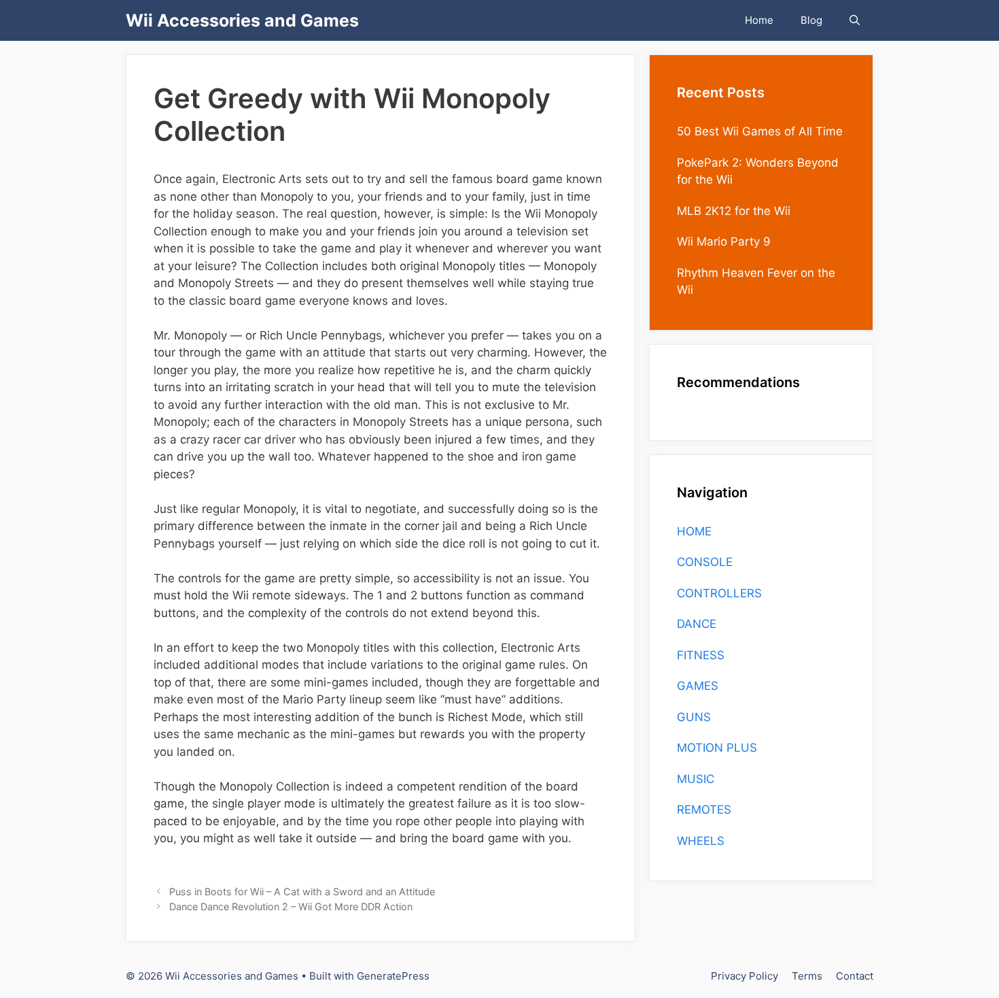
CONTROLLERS (719, 593)
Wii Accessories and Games (242, 20)
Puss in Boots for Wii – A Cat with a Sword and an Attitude (302, 891)
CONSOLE (705, 562)
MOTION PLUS (717, 747)
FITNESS (700, 655)
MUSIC (695, 779)
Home (759, 20)
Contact (854, 975)
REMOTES (704, 809)
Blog (811, 20)
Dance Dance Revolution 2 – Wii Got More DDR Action (291, 906)
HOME (694, 531)
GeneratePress (393, 975)
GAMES (697, 686)
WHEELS (700, 841)
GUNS (694, 717)
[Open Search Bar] (854, 20)
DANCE (696, 624)
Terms (807, 975)
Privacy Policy (744, 975)
